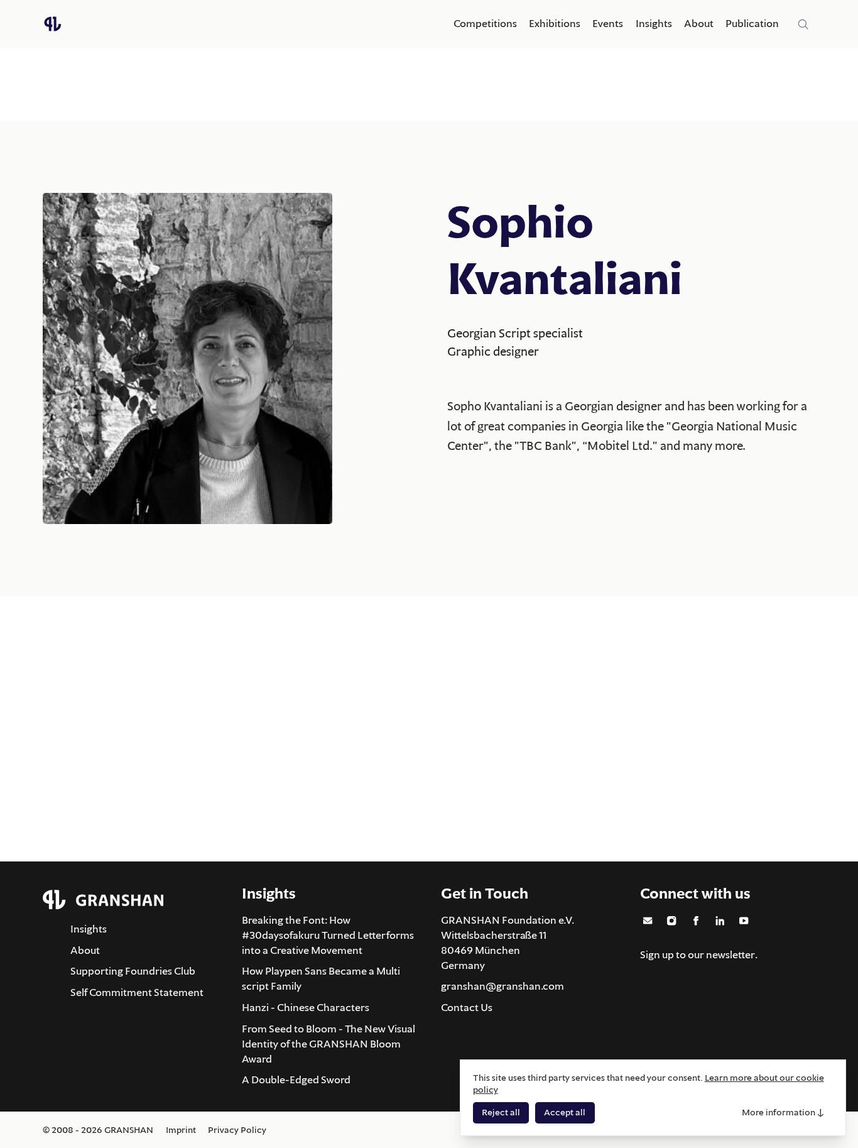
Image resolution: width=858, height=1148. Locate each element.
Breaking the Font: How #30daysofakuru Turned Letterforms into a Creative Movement (328, 935)
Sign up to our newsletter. (699, 954)
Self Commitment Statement (137, 992)
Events (607, 23)
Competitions (485, 23)
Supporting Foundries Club (132, 971)
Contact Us (466, 1007)
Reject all (501, 1112)
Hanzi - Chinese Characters (305, 1007)
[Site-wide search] (803, 24)
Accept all (564, 1112)
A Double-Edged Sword (296, 1079)
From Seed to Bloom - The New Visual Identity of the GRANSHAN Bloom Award (328, 1043)
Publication (752, 23)
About (699, 23)
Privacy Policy (237, 1129)
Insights (654, 23)
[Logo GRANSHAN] (53, 24)
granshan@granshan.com (502, 986)
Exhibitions (554, 23)
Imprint (181, 1129)
